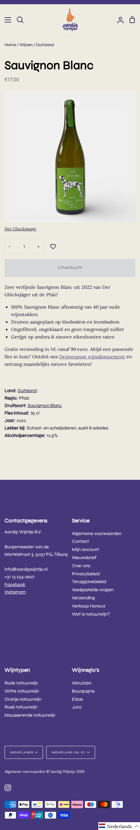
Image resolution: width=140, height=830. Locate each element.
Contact (80, 541)
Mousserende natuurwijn (30, 715)
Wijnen (26, 44)
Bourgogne (83, 691)
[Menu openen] (6, 19)
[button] (119, 826)
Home (10, 44)
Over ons (81, 565)
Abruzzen (81, 683)
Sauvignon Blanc (45, 405)
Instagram (15, 592)
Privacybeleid (86, 574)
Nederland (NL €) (68, 752)
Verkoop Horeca (88, 606)
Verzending (83, 598)
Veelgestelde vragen (93, 590)
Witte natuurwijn (22, 691)
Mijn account (85, 549)
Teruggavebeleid (89, 581)
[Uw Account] (118, 19)
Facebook (15, 584)
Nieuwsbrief (84, 557)
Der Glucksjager (20, 229)
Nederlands (21, 752)
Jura (76, 707)
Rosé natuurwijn (21, 707)
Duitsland (45, 44)
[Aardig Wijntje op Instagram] (8, 788)
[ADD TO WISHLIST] (53, 246)
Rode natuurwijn (21, 683)
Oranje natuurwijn (23, 699)
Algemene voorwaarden (96, 533)
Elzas (77, 699)
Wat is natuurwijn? (91, 614)
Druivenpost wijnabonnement (92, 357)
